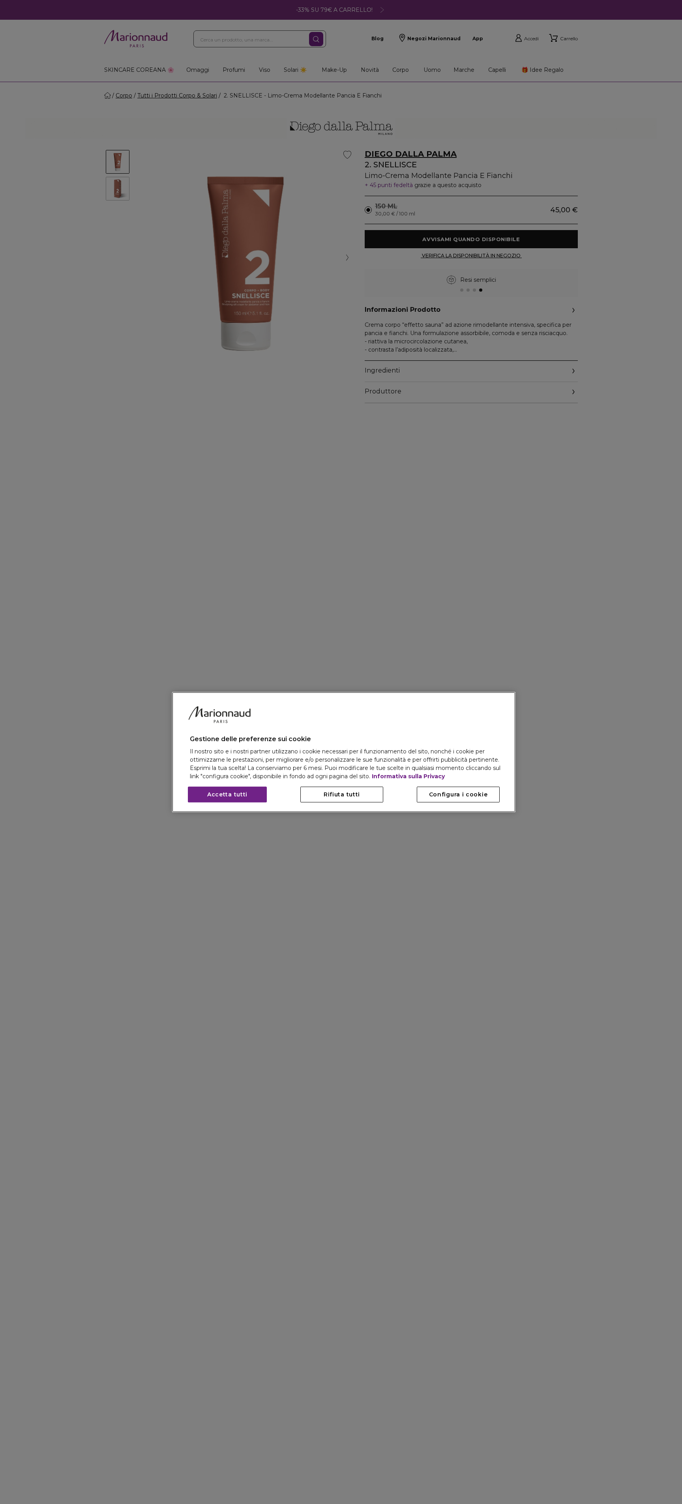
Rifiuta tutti (342, 794)
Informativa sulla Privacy (408, 776)
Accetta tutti (227, 794)
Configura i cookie (458, 794)
